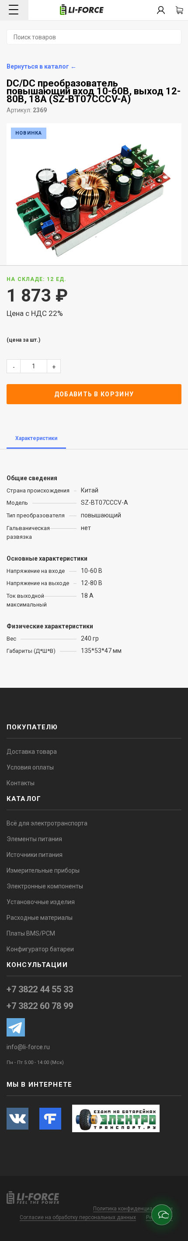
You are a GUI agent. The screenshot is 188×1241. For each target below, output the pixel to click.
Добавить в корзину (94, 394)
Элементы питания (34, 838)
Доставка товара (32, 751)
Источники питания (35, 854)
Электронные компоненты (45, 886)
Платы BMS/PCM (31, 933)
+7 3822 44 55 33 (40, 989)
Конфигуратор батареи (40, 949)
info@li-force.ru (28, 1046)
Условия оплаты (30, 767)
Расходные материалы (40, 917)
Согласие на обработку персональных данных (78, 1217)
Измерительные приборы (43, 870)
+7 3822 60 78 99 (40, 1006)
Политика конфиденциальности (133, 1209)
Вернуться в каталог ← (42, 66)
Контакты (21, 783)
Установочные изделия (41, 901)
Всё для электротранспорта (47, 823)
